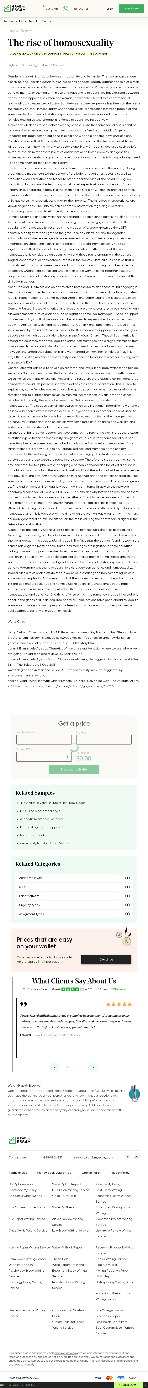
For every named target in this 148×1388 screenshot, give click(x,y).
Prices (23, 21)
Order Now (128, 1385)
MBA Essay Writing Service (70, 1190)
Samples (34, 21)
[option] (76, 1018)
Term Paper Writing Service (28, 1259)
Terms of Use (18, 1172)
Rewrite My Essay (108, 1184)
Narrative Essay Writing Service (68, 1285)
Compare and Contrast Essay (69, 1313)
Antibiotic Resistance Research (42, 819)
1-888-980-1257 (80, 8)
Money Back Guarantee (54, 1172)
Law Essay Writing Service (70, 1230)
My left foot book (32, 835)
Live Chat (52, 8)
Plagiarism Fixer (106, 1265)
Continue (106, 959)
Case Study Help (64, 1196)
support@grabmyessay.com (90, 1157)
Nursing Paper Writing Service (29, 1247)
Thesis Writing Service (111, 1259)
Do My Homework (21, 1184)
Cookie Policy (91, 1172)
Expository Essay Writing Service (69, 1273)
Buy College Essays (109, 1310)
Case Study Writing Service (28, 1230)
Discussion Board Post (112, 1322)
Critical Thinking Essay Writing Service (68, 1324)
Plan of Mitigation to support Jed (43, 827)
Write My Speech (21, 1265)
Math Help (103, 1276)
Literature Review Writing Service (114, 1233)
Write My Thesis (63, 1207)
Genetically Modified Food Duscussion (46, 843)
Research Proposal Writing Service (115, 1250)
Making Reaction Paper (112, 1270)
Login (110, 8)
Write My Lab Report (66, 1184)
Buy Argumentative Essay (27, 1207)
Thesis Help (60, 1259)
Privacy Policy (120, 1172)
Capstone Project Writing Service (114, 1221)
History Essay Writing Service (116, 1282)
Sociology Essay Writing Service (25, 1285)
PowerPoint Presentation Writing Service (113, 1296)
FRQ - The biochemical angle (40, 811)
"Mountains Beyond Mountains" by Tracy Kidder (52, 803)
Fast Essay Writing (109, 1190)
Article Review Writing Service (67, 1221)
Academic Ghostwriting (25, 1196)
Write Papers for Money (69, 1265)
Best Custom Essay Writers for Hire (115, 1330)
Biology (27, 30)
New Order (131, 8)
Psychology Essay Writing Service (27, 1273)
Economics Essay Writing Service (113, 1198)
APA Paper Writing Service (27, 1219)
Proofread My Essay (23, 1190)
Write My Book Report (67, 1247)
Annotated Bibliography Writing (113, 1210)
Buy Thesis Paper (108, 1316)
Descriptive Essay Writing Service (27, 1313)
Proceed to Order (74, 769)
